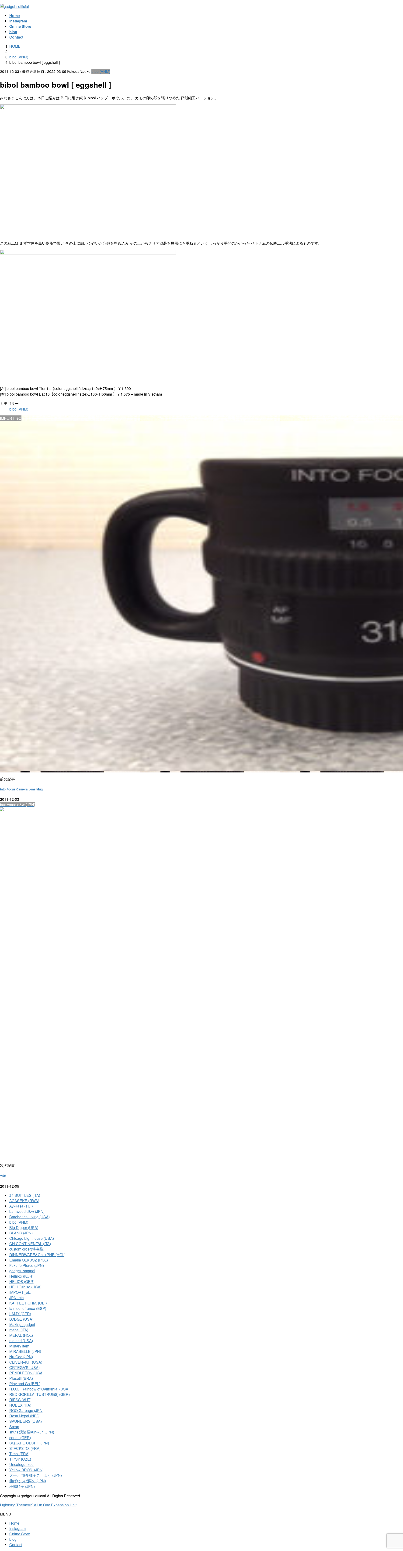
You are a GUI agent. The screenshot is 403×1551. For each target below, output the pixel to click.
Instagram (17, 1528)
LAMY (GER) (20, 1313)
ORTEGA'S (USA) (24, 1367)
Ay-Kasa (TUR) (22, 1206)
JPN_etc (16, 1297)
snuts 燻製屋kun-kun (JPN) (31, 1432)
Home (14, 1523)
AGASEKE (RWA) (24, 1200)
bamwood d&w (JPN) (27, 1211)
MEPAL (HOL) (21, 1335)
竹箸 (4, 1175)
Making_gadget (22, 1324)
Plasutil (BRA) (21, 1378)
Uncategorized (21, 1464)
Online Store (19, 1534)
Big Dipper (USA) (23, 1227)
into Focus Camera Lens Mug (21, 789)
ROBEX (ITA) (20, 1405)
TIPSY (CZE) (20, 1459)
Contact (15, 1544)
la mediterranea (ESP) (27, 1308)
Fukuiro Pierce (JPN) (26, 1265)
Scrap (14, 1426)
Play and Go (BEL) (24, 1383)
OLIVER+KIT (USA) (25, 1362)
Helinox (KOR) (21, 1276)
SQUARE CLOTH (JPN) (29, 1443)
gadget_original (22, 1270)
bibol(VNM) (100, 71)
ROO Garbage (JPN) (26, 1410)
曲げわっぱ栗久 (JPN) (27, 1480)
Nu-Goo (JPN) (21, 1356)
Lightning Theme (14, 1505)
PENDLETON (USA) (26, 1373)
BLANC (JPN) (21, 1233)
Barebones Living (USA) (29, 1216)
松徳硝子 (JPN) (22, 1486)
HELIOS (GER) (22, 1281)
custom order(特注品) (26, 1249)
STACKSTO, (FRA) (25, 1448)
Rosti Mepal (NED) (25, 1416)
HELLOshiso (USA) (25, 1287)
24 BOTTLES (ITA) (24, 1195)
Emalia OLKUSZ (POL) (28, 1260)
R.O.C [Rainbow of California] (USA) (39, 1389)
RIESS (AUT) (20, 1399)
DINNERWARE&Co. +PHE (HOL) (37, 1254)
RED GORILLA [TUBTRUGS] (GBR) (39, 1394)
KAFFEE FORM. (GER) (29, 1303)
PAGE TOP (390, 1500)
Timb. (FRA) (19, 1453)
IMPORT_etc (20, 1292)
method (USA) (21, 1340)
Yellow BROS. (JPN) (26, 1469)
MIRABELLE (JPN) (25, 1351)
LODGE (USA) (21, 1319)
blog (13, 1539)
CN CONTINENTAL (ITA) (30, 1243)
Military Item (19, 1346)
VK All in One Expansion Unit (52, 1505)
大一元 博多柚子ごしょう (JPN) (35, 1475)
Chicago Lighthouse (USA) (31, 1238)
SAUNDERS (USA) (25, 1421)
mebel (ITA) (18, 1330)
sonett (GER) (20, 1437)
